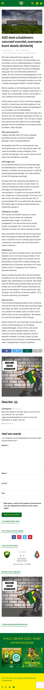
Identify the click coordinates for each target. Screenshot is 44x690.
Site (3, 493)
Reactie (5, 445)
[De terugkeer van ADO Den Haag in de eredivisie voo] (11, 657)
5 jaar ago (18, 409)
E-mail (5, 483)
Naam (5, 473)
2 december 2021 (7, 50)
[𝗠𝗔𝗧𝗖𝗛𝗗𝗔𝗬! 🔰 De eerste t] (32, 657)
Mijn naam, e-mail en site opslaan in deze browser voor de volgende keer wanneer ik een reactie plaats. (22, 505)
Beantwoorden (7, 423)
